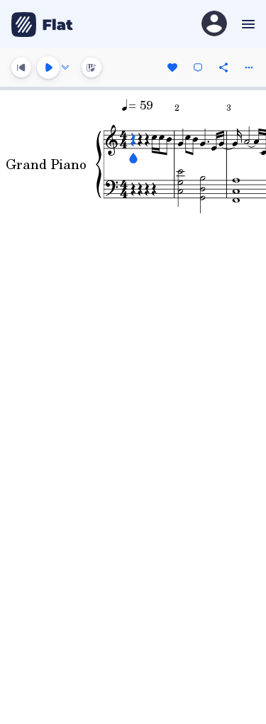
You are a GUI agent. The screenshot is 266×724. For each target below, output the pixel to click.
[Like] (172, 67)
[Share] (223, 67)
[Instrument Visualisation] (91, 67)
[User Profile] (214, 24)
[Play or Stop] (48, 67)
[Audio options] (65, 67)
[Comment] (198, 67)
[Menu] (246, 24)
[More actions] (249, 67)
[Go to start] (21, 67)
